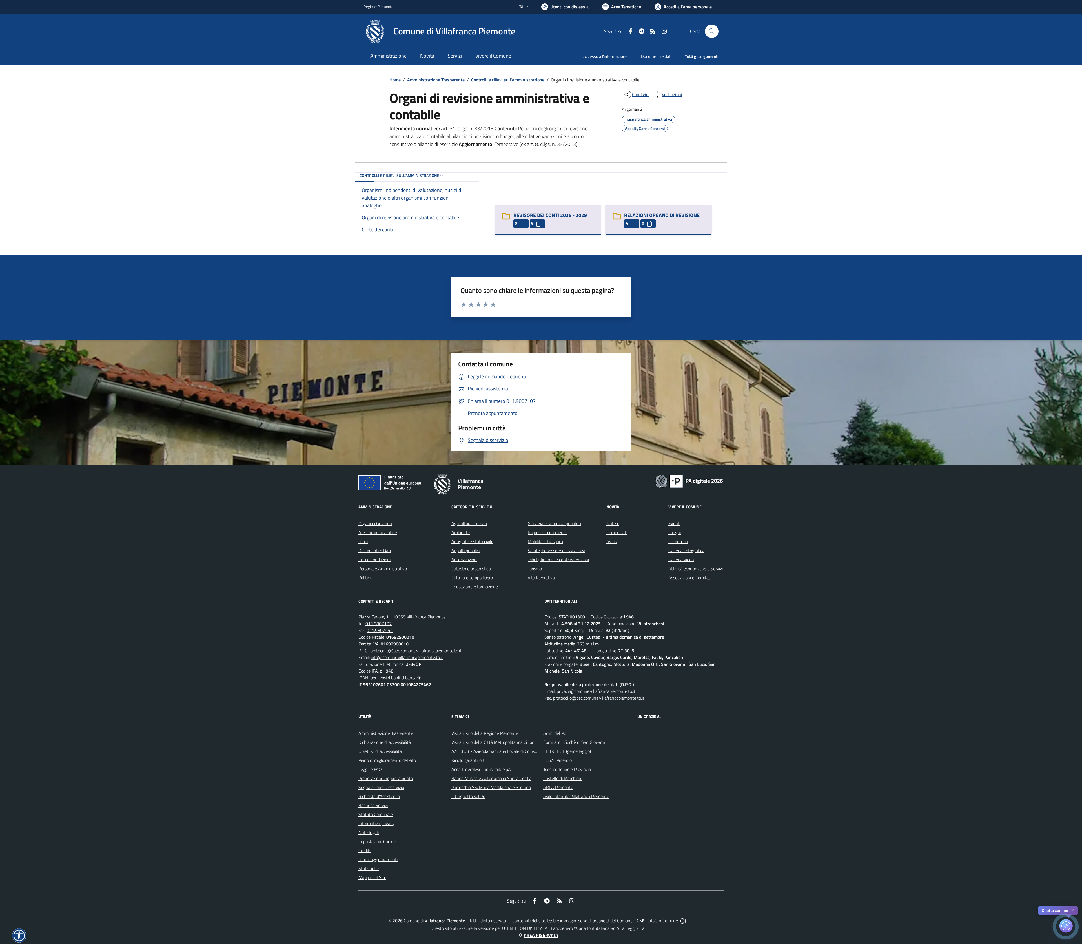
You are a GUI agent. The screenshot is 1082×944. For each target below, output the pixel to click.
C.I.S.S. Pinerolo (557, 760)
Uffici (363, 541)
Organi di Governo (375, 523)
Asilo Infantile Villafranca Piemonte (576, 796)
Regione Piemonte (378, 7)
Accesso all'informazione (605, 56)
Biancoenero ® (563, 928)
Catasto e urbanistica (471, 568)
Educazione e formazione (474, 586)
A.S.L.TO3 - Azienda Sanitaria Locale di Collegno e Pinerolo (506, 751)
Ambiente (460, 532)
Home (395, 79)
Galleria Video (681, 559)
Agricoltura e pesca (469, 523)
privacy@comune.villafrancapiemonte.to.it (596, 691)
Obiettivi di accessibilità (380, 751)
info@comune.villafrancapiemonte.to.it (407, 657)
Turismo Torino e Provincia (567, 769)
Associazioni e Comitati (689, 577)
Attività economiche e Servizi (695, 568)
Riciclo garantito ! (467, 760)
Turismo (535, 568)
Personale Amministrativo (382, 568)
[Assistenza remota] (683, 920)
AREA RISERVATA (541, 935)
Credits (364, 850)
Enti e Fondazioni (374, 559)
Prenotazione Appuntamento (385, 778)
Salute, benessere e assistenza (556, 550)
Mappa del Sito (372, 877)
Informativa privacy (376, 823)
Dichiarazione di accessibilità (384, 742)
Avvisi (611, 541)
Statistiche (368, 868)
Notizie (612, 523)
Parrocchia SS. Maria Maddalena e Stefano (491, 787)
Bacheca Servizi (373, 805)
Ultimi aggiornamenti (378, 859)
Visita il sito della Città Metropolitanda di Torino (495, 742)
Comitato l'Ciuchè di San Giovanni (574, 742)
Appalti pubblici (465, 550)
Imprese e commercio (547, 532)
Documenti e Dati (374, 550)
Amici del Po (554, 733)
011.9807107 (378, 623)
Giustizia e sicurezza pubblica (554, 523)
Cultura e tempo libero (472, 577)
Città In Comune (663, 920)
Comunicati (616, 532)
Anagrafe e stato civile (472, 541)
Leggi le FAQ (370, 769)
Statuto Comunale (375, 814)
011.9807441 (380, 630)
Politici (364, 577)
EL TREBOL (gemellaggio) (567, 751)
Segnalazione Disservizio (381, 787)
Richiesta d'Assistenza (379, 796)
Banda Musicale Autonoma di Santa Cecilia (491, 778)
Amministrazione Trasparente (436, 79)
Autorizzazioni (464, 559)
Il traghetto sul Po (468, 796)
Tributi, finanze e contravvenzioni (558, 559)
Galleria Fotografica (686, 550)
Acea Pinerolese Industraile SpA (481, 769)
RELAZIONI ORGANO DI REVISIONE (662, 215)
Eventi (674, 523)
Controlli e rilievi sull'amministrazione (507, 79)
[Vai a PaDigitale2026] (689, 481)
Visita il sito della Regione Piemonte (484, 733)
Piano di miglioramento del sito (387, 760)
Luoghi (674, 532)
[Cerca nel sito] (712, 31)
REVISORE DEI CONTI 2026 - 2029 (550, 215)
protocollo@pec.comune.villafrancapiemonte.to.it (416, 650)
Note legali (368, 832)
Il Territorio (678, 541)
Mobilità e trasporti (545, 541)
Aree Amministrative (377, 532)
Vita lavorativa (541, 577)
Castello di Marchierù (562, 778)
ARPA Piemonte (558, 787)
